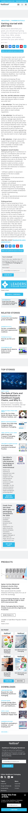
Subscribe (8, 681)
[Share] (10, 46)
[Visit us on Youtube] (12, 777)
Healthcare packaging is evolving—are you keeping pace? (9, 725)
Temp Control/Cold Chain (9, 432)
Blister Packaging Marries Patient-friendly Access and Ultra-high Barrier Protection (13, 607)
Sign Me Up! (8, 275)
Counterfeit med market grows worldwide (9, 319)
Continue (14, 809)
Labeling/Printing (6, 690)
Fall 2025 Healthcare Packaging (21, 650)
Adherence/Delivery (7, 721)
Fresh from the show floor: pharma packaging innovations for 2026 (9, 303)
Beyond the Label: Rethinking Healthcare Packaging (8, 693)
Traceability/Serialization (9, 443)
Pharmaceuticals (18, 20)
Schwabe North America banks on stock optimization (9, 350)
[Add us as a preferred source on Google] (25, 46)
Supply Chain (5, 391)
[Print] (2, 46)
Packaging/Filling (6, 347)
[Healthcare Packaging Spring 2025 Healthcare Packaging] (7, 663)
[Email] (6, 46)
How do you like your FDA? (8, 339)
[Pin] (21, 46)
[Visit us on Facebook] (2, 777)
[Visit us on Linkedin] (9, 777)
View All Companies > (14, 294)
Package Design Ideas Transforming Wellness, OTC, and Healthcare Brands (9, 704)
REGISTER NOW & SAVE (9, 496)
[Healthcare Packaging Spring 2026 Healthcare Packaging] (7, 640)
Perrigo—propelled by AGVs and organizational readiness (9, 330)
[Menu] (25, 4)
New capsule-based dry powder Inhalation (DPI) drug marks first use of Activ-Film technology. (13, 592)
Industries (5, 20)
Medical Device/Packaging (9, 421)
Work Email (6, 267)
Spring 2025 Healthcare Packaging (7, 674)
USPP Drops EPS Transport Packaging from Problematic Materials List (8, 436)
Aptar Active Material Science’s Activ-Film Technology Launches (10, 586)
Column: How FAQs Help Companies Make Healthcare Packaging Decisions (9, 425)
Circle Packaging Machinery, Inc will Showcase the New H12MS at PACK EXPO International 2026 (13, 600)
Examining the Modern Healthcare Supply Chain (9, 713)
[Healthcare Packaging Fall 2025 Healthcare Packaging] (21, 640)
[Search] (22, 4)
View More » (4, 732)
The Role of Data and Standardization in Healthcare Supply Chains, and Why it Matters (12, 396)
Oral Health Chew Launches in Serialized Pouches (8, 447)
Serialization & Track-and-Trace (9, 411)
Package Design (5, 700)
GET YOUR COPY (9, 544)
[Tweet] (17, 46)
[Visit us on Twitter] (5, 777)
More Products (8, 615)
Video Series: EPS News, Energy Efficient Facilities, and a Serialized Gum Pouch (9, 415)
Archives (20, 681)
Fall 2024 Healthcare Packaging (21, 673)
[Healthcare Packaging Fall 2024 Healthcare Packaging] (21, 663)
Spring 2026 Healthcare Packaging (7, 651)
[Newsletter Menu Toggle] (18, 4)
